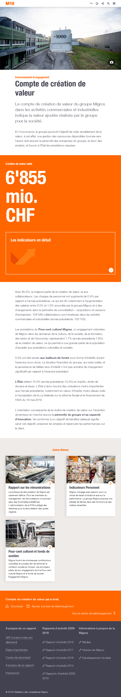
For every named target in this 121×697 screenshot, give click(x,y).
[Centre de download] (97, 3)
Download (17, 606)
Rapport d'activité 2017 (60, 650)
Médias (86, 642)
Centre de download (18, 657)
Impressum (12, 673)
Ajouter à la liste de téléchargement (53, 606)
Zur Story (111, 62)
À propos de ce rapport (20, 665)
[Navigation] (114, 3)
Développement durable (96, 657)
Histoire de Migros (93, 650)
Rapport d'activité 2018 (60, 642)
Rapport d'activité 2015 (60, 665)
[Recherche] (108, 3)
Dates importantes (17, 649)
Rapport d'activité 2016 (60, 657)
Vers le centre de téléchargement (92, 613)
